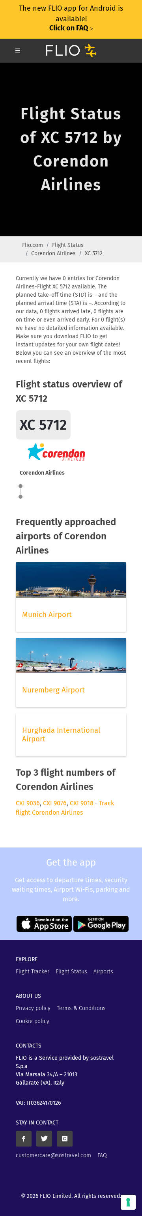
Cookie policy (32, 1021)
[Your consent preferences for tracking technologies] (128, 1202)
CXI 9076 (55, 803)
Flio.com (32, 245)
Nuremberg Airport (53, 690)
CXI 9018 (81, 803)
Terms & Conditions (81, 1008)
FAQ (102, 1155)
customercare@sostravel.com (53, 1155)
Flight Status (68, 245)
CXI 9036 (28, 803)
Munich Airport (47, 614)
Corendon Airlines (53, 253)
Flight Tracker (32, 971)
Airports (103, 971)
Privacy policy (33, 1008)
